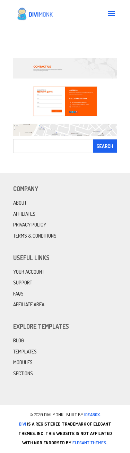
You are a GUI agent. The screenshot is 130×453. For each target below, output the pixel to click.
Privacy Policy (29, 224)
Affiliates (24, 214)
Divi (22, 424)
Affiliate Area (28, 304)
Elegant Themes (89, 442)
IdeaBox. (92, 414)
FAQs (18, 293)
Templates (25, 351)
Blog (18, 340)
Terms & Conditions (35, 235)
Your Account (28, 271)
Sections (23, 373)
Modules (23, 362)
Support (22, 282)
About (20, 202)
